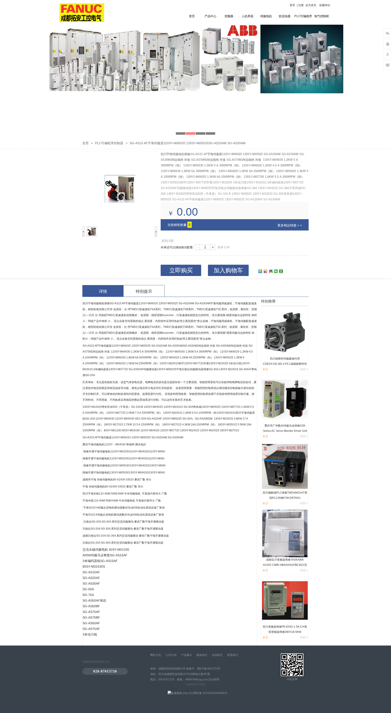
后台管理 (213, 679)
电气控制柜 (321, 16)
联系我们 (232, 655)
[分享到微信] (276, 271)
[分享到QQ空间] (260, 271)
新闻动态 (201, 655)
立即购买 (181, 270)
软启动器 (285, 16)
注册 (301, 5)
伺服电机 (266, 16)
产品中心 (210, 16)
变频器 (228, 16)
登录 (292, 5)
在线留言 (217, 655)
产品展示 (186, 655)
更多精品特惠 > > (289, 225)
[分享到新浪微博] (265, 271)
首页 (192, 16)
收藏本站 (324, 5)
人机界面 (247, 16)
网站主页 (155, 655)
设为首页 (310, 5)
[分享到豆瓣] (281, 271)
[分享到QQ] (271, 271)
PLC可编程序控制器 (303, 19)
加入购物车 (228, 270)
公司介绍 (171, 655)
